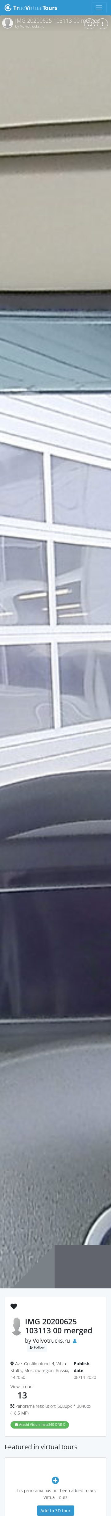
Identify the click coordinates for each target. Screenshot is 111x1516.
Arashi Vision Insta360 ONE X (41, 1424)
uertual (35, 7)
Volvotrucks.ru (51, 1340)
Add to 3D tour (55, 1511)
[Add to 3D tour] (55, 1480)
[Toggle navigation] (99, 7)
